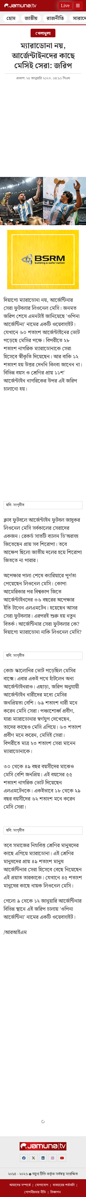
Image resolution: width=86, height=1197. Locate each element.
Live (65, 5)
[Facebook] (24, 1158)
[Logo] (20, 5)
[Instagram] (52, 1158)
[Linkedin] (43, 1158)
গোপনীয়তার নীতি (35, 1192)
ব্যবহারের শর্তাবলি (64, 1185)
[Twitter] (33, 1158)
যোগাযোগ (41, 1185)
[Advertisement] (43, 128)
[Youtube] (62, 1158)
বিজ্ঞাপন (55, 1192)
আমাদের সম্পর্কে (20, 1185)
